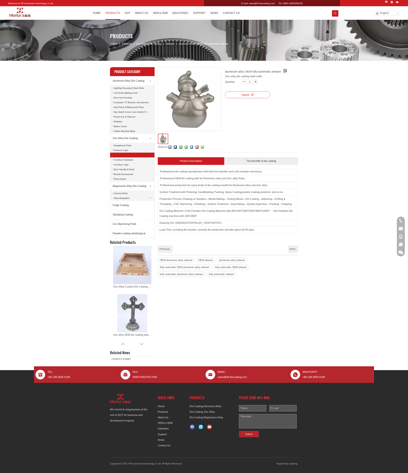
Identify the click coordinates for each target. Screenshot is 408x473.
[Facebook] (386, 2)
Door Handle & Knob (124, 169)
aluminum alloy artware (232, 260)
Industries (163, 428)
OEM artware (205, 260)
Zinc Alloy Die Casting (125, 138)
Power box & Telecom (124, 116)
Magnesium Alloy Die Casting (129, 186)
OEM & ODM (165, 423)
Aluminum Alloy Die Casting (128, 80)
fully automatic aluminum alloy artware (181, 274)
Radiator (118, 121)
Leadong (292, 463)
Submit (248, 434)
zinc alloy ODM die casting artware (132, 334)
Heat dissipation (122, 198)
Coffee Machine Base (124, 131)
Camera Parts (121, 193)
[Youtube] (397, 2)
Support (162, 434)
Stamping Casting (123, 214)
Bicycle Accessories (123, 174)
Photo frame (120, 179)
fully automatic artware (221, 274)
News (161, 440)
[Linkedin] (392, 2)
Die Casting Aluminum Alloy (205, 406)
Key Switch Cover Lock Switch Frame (132, 112)
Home (161, 406)
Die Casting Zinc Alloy (202, 411)
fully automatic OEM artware (231, 267)
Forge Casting (121, 205)
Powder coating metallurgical (129, 233)
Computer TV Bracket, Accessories (131, 102)
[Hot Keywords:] (335, 13)
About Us (163, 417)
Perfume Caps (121, 150)
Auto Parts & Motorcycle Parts (129, 107)
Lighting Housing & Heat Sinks (129, 88)
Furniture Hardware (123, 160)
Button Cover (120, 126)
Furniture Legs (121, 164)
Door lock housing (123, 97)
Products (163, 411)
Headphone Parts (122, 145)
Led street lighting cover (126, 93)
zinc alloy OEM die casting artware (132, 286)
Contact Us (164, 445)
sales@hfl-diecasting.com (262, 3)
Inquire (245, 94)
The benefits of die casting (261, 161)
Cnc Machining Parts (124, 224)
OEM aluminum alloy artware (176, 260)
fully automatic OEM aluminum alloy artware (184, 267)
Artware (117, 155)
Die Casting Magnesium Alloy (206, 417)
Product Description (191, 161)
